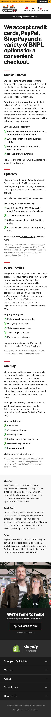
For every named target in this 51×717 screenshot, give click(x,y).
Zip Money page (27, 236)
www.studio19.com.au (14, 163)
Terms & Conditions (31, 710)
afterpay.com (15, 454)
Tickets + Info (42, 1)
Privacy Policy (18, 710)
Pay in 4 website (32, 346)
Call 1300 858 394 (27, 626)
